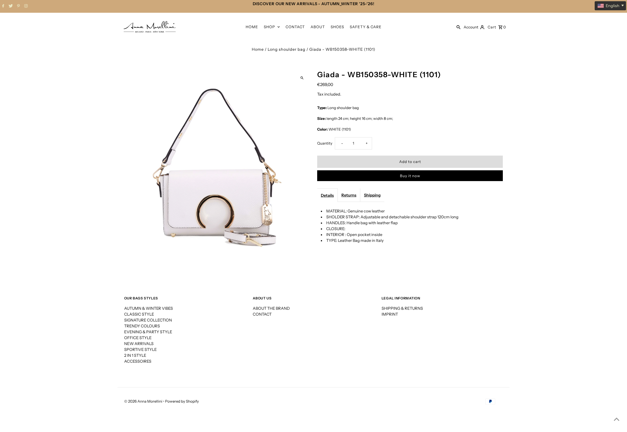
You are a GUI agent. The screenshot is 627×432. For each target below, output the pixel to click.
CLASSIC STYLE (139, 314)
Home (258, 49)
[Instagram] (25, 6)
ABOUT (318, 27)
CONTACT (295, 27)
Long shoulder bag (286, 49)
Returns (348, 195)
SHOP (269, 27)
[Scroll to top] (616, 419)
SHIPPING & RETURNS (402, 308)
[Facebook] (2, 6)
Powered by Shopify (182, 401)
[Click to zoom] (301, 78)
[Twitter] (10, 6)
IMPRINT (390, 314)
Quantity (324, 143)
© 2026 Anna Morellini (143, 401)
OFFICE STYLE (138, 337)
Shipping (372, 195)
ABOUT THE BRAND (271, 308)
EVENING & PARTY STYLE (148, 331)
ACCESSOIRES (137, 361)
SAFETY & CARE (366, 27)
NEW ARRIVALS (139, 343)
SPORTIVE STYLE (140, 349)
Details (327, 195)
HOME (252, 27)
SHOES (337, 27)
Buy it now (410, 175)
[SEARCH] (458, 26)
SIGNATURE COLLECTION (148, 320)
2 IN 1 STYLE (135, 355)
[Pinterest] (18, 6)
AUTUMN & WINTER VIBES (148, 308)
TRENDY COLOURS (142, 325)
